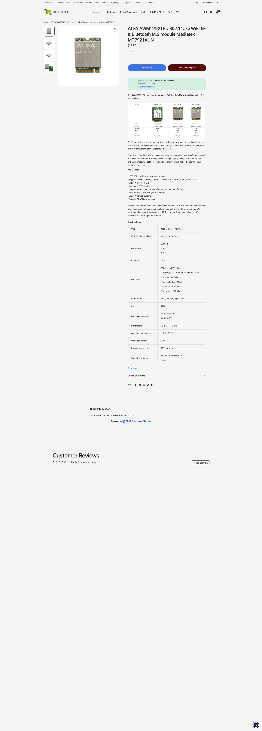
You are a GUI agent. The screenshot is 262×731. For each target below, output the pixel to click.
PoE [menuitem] (170, 12)
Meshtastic (48, 3)
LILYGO (68, 3)
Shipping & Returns (136, 376)
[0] (216, 12)
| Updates (127, 3)
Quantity (131, 52)
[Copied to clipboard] (151, 384)
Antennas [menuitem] (97, 12)
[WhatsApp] (147, 384)
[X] (140, 384)
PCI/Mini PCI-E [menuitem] (157, 12)
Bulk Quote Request (187, 68)
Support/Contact (140, 3)
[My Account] (211, 12)
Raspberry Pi (115, 3)
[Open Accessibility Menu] (255, 724)
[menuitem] (48, 2)
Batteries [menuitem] (111, 12)
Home (46, 22)
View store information (146, 86)
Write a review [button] (200, 462)
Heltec (97, 3)
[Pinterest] (144, 384)
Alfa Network (79, 3)
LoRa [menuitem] (143, 12)
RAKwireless (58, 3)
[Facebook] (136, 384)
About (151, 3)
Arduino (105, 3)
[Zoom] (115, 29)
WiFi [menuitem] (178, 12)
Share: (130, 385)
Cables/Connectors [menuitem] (128, 12)
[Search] (205, 12)
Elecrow (89, 3)
